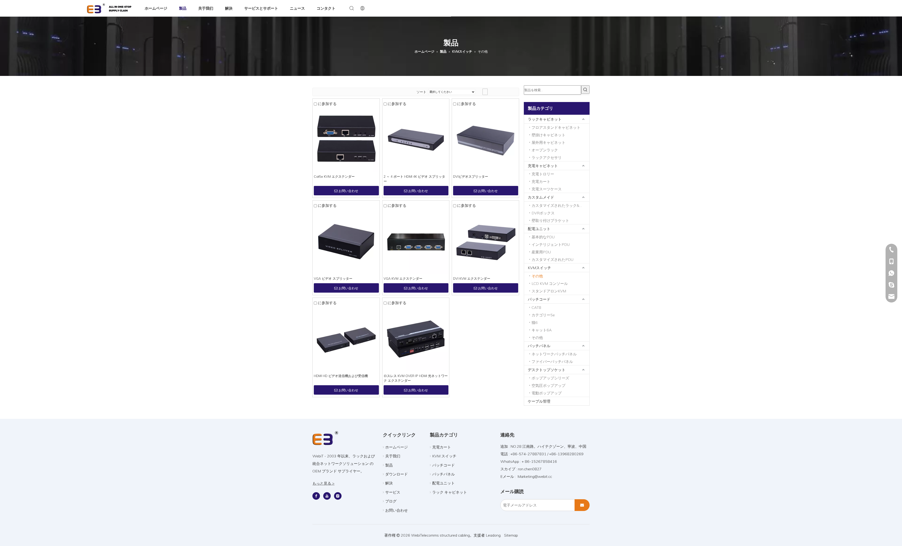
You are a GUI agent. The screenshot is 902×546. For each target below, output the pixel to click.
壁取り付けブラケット (550, 220)
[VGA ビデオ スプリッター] (346, 241)
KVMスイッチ (539, 267)
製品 (183, 8)
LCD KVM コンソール (550, 283)
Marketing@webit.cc (534, 476)
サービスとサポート (261, 8)
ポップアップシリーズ (550, 378)
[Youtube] (327, 496)
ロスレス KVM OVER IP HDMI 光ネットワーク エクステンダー (416, 378)
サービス (392, 492)
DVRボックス (543, 213)
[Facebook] (316, 496)
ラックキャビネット (545, 119)
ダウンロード (396, 474)
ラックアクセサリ (547, 157)
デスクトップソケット (546, 369)
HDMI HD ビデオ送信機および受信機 (341, 376)
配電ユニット (539, 228)
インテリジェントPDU (551, 244)
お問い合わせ (348, 191)
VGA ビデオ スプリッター (333, 278)
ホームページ (156, 8)
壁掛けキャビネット (548, 135)
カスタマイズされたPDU (552, 259)
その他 (537, 276)
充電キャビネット (543, 165)
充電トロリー (543, 174)
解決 (229, 8)
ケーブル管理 (539, 401)
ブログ (391, 501)
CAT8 (536, 307)
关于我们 (205, 8)
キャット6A (542, 330)
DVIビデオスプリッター (470, 176)
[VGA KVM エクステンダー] (416, 241)
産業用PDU (541, 252)
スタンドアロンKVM (549, 291)
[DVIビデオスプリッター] (485, 139)
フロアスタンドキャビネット (556, 127)
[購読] (582, 505)
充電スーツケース (547, 189)
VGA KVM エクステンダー (403, 278)
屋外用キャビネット (548, 142)
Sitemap (511, 535)
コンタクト (326, 8)
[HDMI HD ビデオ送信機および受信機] (346, 338)
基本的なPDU (543, 237)
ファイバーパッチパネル (552, 361)
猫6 (535, 322)
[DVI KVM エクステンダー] (485, 241)
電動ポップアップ (547, 393)
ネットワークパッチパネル (554, 354)
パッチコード (539, 299)
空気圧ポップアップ (548, 385)
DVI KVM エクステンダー (471, 278)
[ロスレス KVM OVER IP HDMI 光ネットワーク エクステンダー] (416, 338)
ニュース (297, 8)
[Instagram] (338, 496)
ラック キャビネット (449, 492)
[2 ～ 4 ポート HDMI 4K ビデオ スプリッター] (416, 139)
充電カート (541, 181)
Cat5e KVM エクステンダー (334, 176)
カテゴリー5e (543, 315)
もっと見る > (323, 483)
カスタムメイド (541, 197)
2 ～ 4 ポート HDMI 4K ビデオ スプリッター (414, 178)
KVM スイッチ (444, 456)
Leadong (493, 535)
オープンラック (545, 150)
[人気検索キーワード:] (585, 89)
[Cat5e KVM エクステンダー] (346, 139)
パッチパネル (539, 345)
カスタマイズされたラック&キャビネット (560, 205)
